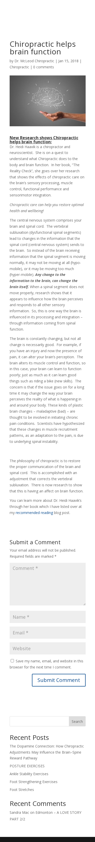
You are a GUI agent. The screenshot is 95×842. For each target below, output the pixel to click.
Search (77, 721)
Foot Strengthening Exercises (34, 781)
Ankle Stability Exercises (29, 773)
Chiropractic (19, 67)
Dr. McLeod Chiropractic (34, 60)
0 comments (43, 67)
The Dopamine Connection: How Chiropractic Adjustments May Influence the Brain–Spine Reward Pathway (47, 752)
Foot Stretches (22, 789)
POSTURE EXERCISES (27, 765)
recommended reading (35, 512)
